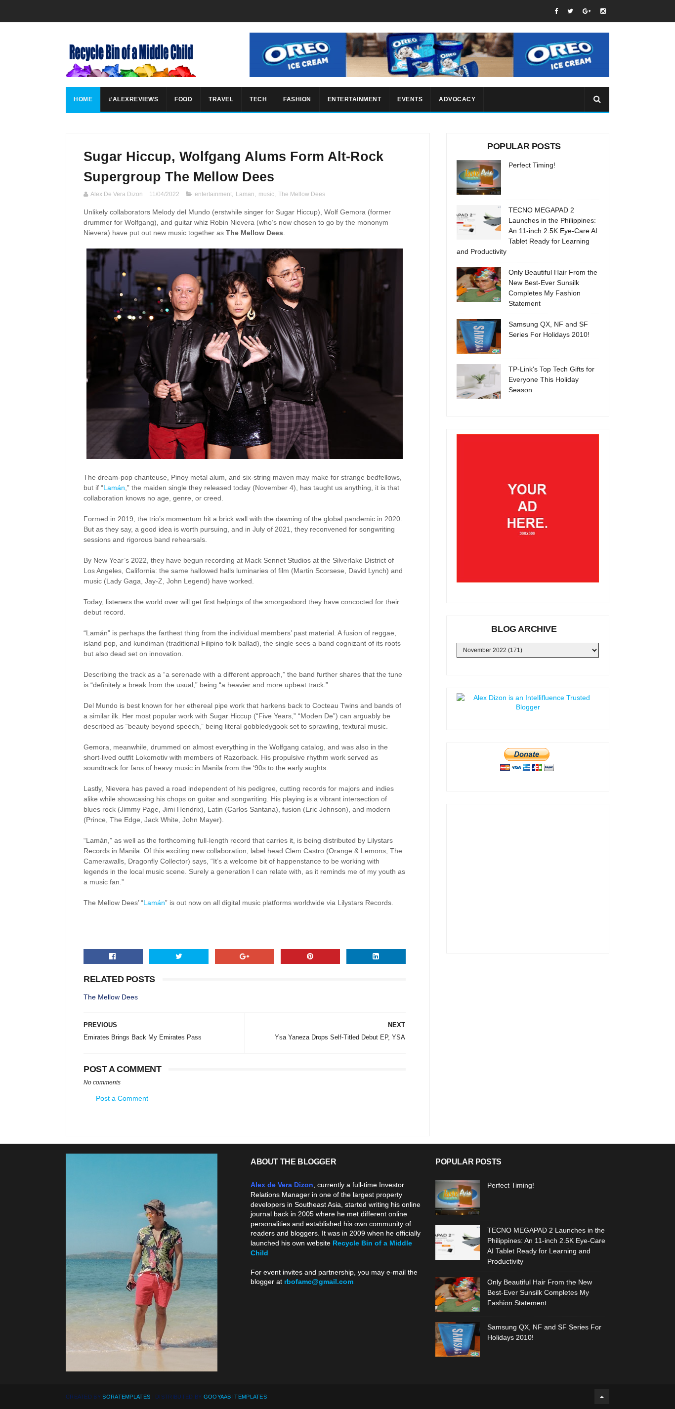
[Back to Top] (601, 1396)
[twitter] (570, 11)
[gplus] (586, 11)
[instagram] (603, 11)
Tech (258, 99)
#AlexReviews (133, 99)
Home (83, 99)
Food (183, 99)
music (266, 194)
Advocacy (457, 99)
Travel (221, 99)
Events (409, 99)
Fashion (297, 99)
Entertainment (354, 99)
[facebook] (556, 11)
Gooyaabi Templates (235, 1397)
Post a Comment (122, 1098)
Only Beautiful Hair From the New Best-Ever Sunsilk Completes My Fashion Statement (539, 1292)
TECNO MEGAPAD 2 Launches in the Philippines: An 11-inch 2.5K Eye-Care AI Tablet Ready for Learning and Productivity (527, 230)
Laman (245, 194)
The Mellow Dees (301, 194)
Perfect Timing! (531, 165)
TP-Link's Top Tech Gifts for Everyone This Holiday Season (551, 379)
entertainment (213, 194)
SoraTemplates (126, 1397)
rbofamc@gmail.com (318, 1281)
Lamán (114, 488)
